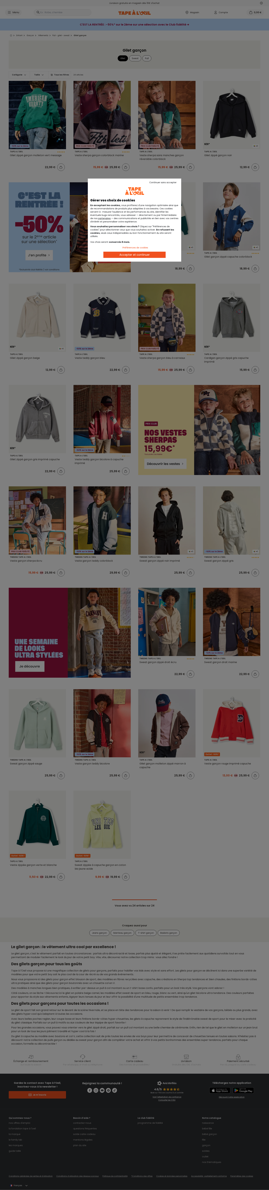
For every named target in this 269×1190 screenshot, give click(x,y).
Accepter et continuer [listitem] (134, 255)
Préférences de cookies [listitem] (135, 247)
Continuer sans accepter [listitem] (163, 182)
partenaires (104, 218)
